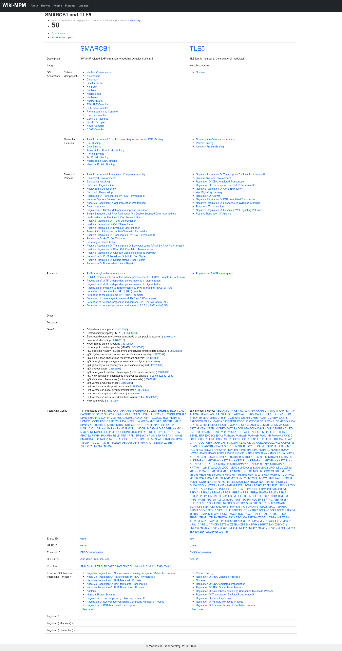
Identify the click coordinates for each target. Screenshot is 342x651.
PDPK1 (142, 432)
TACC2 (104, 439)
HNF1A (218, 450)
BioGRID (56, 37)
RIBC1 (273, 496)
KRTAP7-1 (278, 464)
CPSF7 (242, 425)
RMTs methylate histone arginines (106, 273)
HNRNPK (252, 450)
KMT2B (167, 421)
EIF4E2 (194, 435)
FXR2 (275, 439)
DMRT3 (289, 428)
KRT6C (129, 425)
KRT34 (246, 457)
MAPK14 (217, 471)
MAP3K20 (100, 428)
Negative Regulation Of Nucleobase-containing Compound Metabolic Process (131, 573)
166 (192, 538)
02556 (193, 545)
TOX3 (248, 514)
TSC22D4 (115, 442)
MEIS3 (211, 474)
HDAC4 (260, 446)
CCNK (279, 421)
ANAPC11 (272, 410)
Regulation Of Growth (208, 195)
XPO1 (149, 442)
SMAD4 (280, 503)
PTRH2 (194, 496)
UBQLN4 (127, 442)
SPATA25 (262, 506)
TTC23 (193, 521)
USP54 (255, 521)
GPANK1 (195, 446)
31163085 (112, 400)
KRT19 (102, 425)
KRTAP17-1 (210, 464)
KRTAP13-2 (285, 460)
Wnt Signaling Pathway (209, 192)
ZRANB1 (224, 531)
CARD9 (217, 421)
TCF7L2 (281, 510)
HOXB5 (194, 453)
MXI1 (180, 428)
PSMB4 (273, 492)
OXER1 (212, 485)
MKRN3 (242, 474)
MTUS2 (219, 478)
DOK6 (215, 432)
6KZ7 (126, 566)
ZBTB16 (224, 524)
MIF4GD (160, 428)
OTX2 (134, 432)
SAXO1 (170, 435)
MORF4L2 (288, 474)
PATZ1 (240, 485)
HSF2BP (105, 421)
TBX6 (255, 510)
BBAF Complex (95, 129)
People (57, 5)
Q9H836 (104, 559)
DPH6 (83, 418)
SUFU (229, 510)
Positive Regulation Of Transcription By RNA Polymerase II (121, 235)
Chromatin (92, 79)
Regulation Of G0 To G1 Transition (106, 238)
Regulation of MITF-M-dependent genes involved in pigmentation (124, 280)
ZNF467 (252, 528)
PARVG (231, 485)
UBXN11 (237, 521)
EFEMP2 (262, 432)
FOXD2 (226, 439)
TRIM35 (104, 442)
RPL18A (211, 499)
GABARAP (285, 439)
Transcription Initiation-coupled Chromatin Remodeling (117, 231)
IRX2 (257, 453)
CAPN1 (208, 421)
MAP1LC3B (87, 428)
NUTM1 (282, 482)
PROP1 (227, 492)
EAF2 (253, 432)
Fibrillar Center (95, 83)
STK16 (212, 510)
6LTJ (139, 566)
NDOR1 (202, 482)
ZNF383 (212, 528)
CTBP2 (211, 428)
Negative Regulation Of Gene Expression (219, 188)
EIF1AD (282, 432)
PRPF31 (237, 492)
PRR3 (246, 492)
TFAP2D (205, 514)
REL (240, 496)
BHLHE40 (163, 410)
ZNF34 (203, 528)
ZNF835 (213, 531)
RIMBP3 (283, 496)
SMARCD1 (209, 506)
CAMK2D (85, 414)
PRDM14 (272, 489)
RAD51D (213, 496)
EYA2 (219, 435)
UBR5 (136, 442)
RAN (103, 435)
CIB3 (203, 425)
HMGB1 (208, 450)
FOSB (218, 439)
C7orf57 (255, 418)
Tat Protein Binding (97, 157)
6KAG (118, 566)
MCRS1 (247, 471)
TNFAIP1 (158, 439)
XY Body (92, 86)
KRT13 (220, 457)
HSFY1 (115, 421)
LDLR (217, 467)
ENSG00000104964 (201, 552)
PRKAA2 (206, 492)
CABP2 (264, 418)
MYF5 (234, 478)
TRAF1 (256, 514)
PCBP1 (248, 485)
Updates (83, 5)
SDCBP (256, 499)
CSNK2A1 (276, 425)
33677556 (121, 329)
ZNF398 (97, 446)
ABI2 (109, 410)
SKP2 (262, 503)
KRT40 (263, 457)
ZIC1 (271, 524)
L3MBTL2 (208, 467)
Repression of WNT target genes (214, 273)
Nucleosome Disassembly (102, 188)
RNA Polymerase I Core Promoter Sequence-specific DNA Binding (125, 139)
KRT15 (94, 425)
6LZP (145, 566)
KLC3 (152, 421)
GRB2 (227, 446)
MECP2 (142, 428)
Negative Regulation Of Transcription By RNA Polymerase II (230, 174)
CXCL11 (160, 414)
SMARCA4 (86, 439)
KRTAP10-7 (214, 460)
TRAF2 (265, 514)
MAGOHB (195, 471)
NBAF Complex (95, 126)
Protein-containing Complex (102, 111)
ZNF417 (242, 528)
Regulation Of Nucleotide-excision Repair (110, 263)
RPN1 (132, 435)
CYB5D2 (170, 414)
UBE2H (220, 521)
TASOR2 (122, 439)
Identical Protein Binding (101, 164)
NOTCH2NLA (241, 482)
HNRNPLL (264, 450)
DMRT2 (279, 428)
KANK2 (272, 453)
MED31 (194, 474)
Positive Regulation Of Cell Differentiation (110, 224)
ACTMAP (227, 410)
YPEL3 (204, 524)
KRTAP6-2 (253, 464)
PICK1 (151, 432)
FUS (119, 418)
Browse (45, 5)
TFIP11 (141, 439)
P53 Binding (94, 143)
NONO (98, 432)
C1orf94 (245, 418)
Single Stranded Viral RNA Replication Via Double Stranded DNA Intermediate (131, 213)
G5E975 (85, 559)
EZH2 (91, 418)
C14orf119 (223, 418)
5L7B (104, 566)
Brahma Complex (96, 115)
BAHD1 (259, 414)
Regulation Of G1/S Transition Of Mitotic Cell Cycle (116, 256)
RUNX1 (221, 499)
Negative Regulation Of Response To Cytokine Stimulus (228, 203)
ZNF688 (107, 446)
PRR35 (254, 492)
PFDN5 (267, 485)
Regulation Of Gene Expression (214, 598)
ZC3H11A (169, 442)
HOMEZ (85, 421)
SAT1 (238, 499)
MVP (227, 478)
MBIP (124, 428)
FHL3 (211, 439)
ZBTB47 (245, 524)
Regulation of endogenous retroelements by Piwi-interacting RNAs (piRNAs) (130, 287)
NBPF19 (287, 478)
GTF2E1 (242, 446)
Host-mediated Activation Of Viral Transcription (114, 217)
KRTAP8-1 (196, 467)
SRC (96, 439)
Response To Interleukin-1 (211, 206)
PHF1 (275, 485)
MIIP (234, 474)
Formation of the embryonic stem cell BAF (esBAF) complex (121, 298)
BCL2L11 (152, 410)
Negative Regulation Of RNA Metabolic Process (114, 580)
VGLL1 (272, 521)
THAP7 (215, 514)
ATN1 (221, 414)
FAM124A (229, 435)
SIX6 (249, 503)
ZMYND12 (281, 524)
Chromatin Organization (100, 185)
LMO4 (272, 467)
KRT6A (111, 425)
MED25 (286, 471)
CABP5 (283, 418)
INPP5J (249, 453)
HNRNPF (228, 450)
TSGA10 (263, 517)
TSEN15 (252, 517)
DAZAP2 (232, 428)
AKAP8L (261, 410)
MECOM (265, 471)
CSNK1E (265, 425)
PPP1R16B (250, 489)
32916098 (169, 336)
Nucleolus (92, 97)
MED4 (202, 474)
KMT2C (177, 421)
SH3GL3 (203, 503)
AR (293, 410)
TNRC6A (170, 439)
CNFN (225, 425)
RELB (116, 435)
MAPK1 (206, 471)
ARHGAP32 (196, 414)
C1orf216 (235, 418)
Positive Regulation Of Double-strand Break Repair (116, 260)
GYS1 (251, 446)
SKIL (255, 503)
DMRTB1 (195, 432)
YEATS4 (158, 442)
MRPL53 (171, 428)
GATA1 (139, 418)
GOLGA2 (157, 418)
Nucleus (91, 90)
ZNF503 (270, 528)
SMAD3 (271, 503)
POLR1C (213, 489)
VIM (142, 442)
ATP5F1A (140, 410)
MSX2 (210, 478)
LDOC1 (138, 425)
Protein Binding (95, 153)
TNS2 (241, 514)
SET (276, 499)
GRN (234, 446)
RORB (202, 499)
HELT (277, 446)
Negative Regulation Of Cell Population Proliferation (116, 203)
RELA (247, 496)
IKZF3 (130, 421)
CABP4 (274, 418)
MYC (83, 432)
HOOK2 (94, 421)
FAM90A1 (100, 418)
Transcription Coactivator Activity (106, 150)
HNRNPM (174, 418)
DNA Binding (94, 146)
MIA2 (228, 474)
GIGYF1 (233, 442)
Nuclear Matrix (95, 101)
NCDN (193, 482)
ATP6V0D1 (240, 414)
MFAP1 (220, 474)
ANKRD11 (285, 410)
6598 (83, 538)
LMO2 (264, 467)
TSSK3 (286, 517)
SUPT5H (238, 510)
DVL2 (222, 432)
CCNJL (271, 421)
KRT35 (255, 457)
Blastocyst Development (101, 178)
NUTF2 (273, 482)
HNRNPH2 (240, 450)
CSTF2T (194, 428)
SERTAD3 (268, 499)
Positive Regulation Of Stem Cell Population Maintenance (120, 249)
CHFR (151, 414)
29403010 (118, 340)
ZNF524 (280, 528)
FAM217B (265, 435)
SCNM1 (246, 499)
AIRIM (251, 410)
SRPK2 (194, 510)
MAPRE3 (228, 471)
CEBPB (142, 414)
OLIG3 (193, 485)
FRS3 (253, 439)
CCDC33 (109, 414)
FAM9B (111, 418)
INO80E (239, 453)
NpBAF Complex (96, 122)
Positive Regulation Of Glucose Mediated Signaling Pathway (121, 252)
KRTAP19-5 (225, 464)
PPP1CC (161, 432)
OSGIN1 (125, 432)
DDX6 (253, 428)
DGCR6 (261, 428)
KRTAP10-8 (228, 460)
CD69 (118, 414)
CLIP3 (217, 425)
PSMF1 (283, 492)
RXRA (161, 435)
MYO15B (253, 478)
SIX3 (242, 503)
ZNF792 (204, 531)
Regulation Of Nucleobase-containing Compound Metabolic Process (125, 601)
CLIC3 (210, 425)
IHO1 (123, 421)
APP (123, 410)
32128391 (169, 375)
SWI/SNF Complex (97, 104)
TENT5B (195, 514)
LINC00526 (246, 467)
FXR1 (267, 439)
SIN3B (179, 435)
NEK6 (221, 482)
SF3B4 (284, 499)
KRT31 (237, 457)
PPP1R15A (173, 432)
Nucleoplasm (94, 93)
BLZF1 (174, 410)
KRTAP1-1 (274, 457)
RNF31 (194, 499)
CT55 (203, 428)
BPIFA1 (194, 418)
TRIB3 (273, 514)
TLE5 (197, 47)
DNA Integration (96, 206)
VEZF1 (263, 521)
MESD (151, 428)
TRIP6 (213, 517)
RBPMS (233, 496)
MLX (266, 474)
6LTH (133, 566)
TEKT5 (132, 439)
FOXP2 (245, 439)
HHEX (199, 450)
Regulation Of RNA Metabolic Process (218, 576)
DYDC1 (237, 432)
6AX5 (111, 566)
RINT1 (124, 435)
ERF (201, 435)
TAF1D (113, 439)
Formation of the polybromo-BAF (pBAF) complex (115, 295)
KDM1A (281, 453)
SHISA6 (221, 503)
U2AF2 (202, 521)
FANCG (288, 435)
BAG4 (251, 414)
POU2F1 (224, 489)
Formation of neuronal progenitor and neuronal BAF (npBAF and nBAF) (127, 302)
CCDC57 (254, 421)
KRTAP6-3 (265, 464)
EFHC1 (272, 432)
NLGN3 (229, 482)
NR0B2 (107, 432)
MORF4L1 (276, 474)
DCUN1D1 (243, 428)
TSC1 (232, 517)
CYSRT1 (221, 428)
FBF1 (193, 439)
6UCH (152, 566)
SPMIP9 (282, 506)
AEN (236, 410)
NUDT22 (264, 482)
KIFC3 (290, 453)
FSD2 (260, 439)
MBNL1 (238, 471)
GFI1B (224, 442)
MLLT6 (259, 474)
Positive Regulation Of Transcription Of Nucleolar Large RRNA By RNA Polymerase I (135, 245)
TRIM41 (204, 517)
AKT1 (116, 410)
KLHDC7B (209, 457)
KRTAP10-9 (242, 460)
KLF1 (159, 421)
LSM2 (279, 467)
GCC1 (202, 442)
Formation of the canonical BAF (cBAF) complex (114, 291)
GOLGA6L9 (273, 442)
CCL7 (263, 421)
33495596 (131, 333)
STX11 (221, 510)
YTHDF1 (214, 524)
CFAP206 (289, 421)
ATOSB (229, 414)
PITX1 (291, 485)
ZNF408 (222, 528)
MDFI (256, 471)
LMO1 (256, 467)
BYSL (202, 418)
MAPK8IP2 (113, 428)
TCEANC (264, 510)
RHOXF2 (264, 496)
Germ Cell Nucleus (97, 118)
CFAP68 (194, 425)
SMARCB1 (95, 47)
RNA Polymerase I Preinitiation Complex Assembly (116, 174)
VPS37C (195, 524)
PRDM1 (261, 489)
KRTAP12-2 (271, 460)
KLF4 (200, 457)
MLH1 (251, 474)
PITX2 (193, 489)
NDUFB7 (212, 482)
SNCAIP (221, 506)
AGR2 (243, 410)
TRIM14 (84, 442)
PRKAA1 (195, 492)
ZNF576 (290, 528)
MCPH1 (132, 428)
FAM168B (253, 435)
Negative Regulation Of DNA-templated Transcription (226, 199)
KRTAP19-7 (239, 464)
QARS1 (203, 496)
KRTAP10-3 (200, 460)
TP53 (179, 439)
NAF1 (278, 478)
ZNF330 (194, 528)
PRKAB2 (85, 435)
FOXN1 (236, 439)
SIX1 (229, 503)
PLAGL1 (202, 489)
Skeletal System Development (213, 178)
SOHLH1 (251, 506)
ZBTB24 (235, 524)
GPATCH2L (207, 446)
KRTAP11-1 (257, 460)
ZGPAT (264, 524)
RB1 (109, 435)
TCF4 (273, 510)
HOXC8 (203, 453)
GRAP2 (218, 446)
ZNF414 (232, 528)
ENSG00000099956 (91, 552)
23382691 (114, 368)
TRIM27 (94, 442)
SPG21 (272, 506)
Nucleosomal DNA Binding (102, 161)
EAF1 (245, 432)
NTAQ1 (254, 482)
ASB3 (213, 414)
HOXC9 (212, 453)
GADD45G (129, 418)
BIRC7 (287, 414)
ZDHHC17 (86, 446)
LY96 (162, 425)
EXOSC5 (210, 435)
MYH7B (242, 478)
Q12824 (94, 559)
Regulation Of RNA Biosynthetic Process (219, 587)
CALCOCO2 (196, 421)
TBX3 (247, 510)
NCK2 (90, 432)
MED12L (276, 471)
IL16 (137, 421)
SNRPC (240, 506)
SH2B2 (194, 503)
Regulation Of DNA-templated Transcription (220, 181)
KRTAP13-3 (196, 464)
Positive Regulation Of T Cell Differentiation (111, 220)
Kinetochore (93, 76)
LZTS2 (170, 425)
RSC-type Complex (98, 108)
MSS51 (194, 478)
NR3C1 (115, 432)
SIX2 (236, 503)
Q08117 (194, 559)
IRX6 (264, 453)
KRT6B (120, 425)
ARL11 (130, 410)
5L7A (97, 566)
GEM (209, 442)
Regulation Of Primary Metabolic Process (219, 601)
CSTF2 (287, 425)
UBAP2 (211, 521)
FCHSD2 (202, 439)
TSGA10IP (275, 517)
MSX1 (202, 478)
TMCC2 (232, 514)
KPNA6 (84, 425)
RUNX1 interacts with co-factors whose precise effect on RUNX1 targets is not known (136, 277)
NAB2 (271, 478)
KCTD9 (145, 421)
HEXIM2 (286, 446)
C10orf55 (211, 418)
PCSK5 (258, 485)
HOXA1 (285, 450)
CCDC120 (97, 414)
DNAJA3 (181, 414)
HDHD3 (269, 446)
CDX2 (134, 414)
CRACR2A (253, 425)
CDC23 (126, 414)
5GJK (90, 566)
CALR (182, 410)
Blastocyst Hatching (98, 181)
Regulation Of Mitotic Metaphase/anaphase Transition (117, 210)
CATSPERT (229, 421)
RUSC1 (153, 435)
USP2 (246, 521)
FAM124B (241, 435)
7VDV (160, 566)
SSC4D (203, 510)
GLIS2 (242, 442)
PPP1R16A (236, 489)
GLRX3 (251, 442)
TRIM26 (282, 514)
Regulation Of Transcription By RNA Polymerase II (116, 195)
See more (87, 609)
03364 (83, 545)
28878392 (175, 350)
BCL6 (268, 414)
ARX (206, 414)
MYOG (263, 478)
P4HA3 (222, 485)
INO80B (229, 453)
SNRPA (231, 506)
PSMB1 (95, 435)
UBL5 (228, 521)
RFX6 (255, 496)
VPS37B (287, 521)
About (34, 5)
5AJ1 (83, 566)
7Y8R (167, 566)
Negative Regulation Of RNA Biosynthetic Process (116, 587)
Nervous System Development (104, 199)
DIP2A (270, 428)
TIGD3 (223, 514)
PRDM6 (282, 489)
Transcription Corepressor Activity (215, 139)
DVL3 (229, 432)
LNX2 (156, 425)
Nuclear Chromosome (99, 72)
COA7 (233, 425)
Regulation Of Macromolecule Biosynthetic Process (225, 605)
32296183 (133, 20)
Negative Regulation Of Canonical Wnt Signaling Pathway (229, 210)
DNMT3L (206, 432)
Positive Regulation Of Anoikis (213, 213)
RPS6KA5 (142, 435)
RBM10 (223, 496)
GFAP (147, 418)
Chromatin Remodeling (100, 192)
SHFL (212, 503)
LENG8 (147, 425)
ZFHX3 (255, 524)
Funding (70, 5)
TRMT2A (223, 517)
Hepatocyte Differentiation (101, 242)
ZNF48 (261, 528)
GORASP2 (287, 442)
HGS (166, 418)
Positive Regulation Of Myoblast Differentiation (113, 228)
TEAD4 (291, 510)
